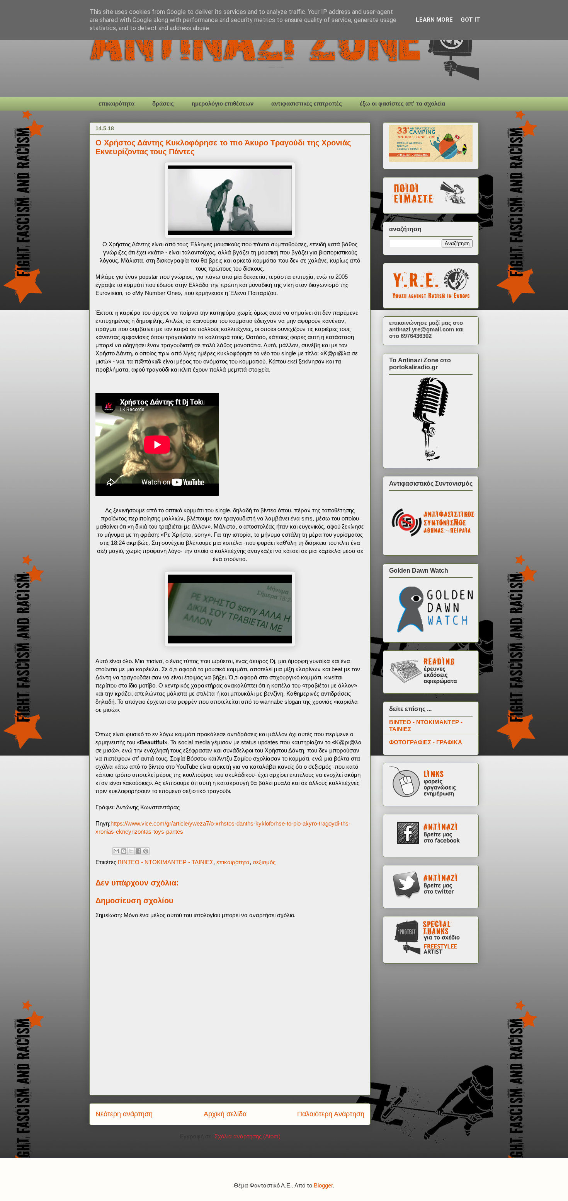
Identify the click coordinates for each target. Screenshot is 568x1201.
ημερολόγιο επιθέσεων (222, 103)
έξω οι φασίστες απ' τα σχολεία (402, 103)
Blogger (323, 1185)
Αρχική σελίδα (225, 1114)
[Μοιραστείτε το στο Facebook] (138, 851)
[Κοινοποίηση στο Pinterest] (146, 851)
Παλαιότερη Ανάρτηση (330, 1114)
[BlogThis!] (124, 851)
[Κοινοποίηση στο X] (131, 851)
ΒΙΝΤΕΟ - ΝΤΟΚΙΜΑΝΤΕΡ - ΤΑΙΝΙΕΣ (165, 862)
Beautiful (152, 742)
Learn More (434, 19)
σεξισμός (264, 862)
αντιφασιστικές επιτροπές (306, 103)
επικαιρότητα (116, 103)
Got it (470, 19)
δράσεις (163, 103)
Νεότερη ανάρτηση (124, 1114)
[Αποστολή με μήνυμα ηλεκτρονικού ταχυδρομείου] (116, 851)
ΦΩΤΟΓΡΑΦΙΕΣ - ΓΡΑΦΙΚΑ (425, 742)
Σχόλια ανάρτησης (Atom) (247, 1136)
